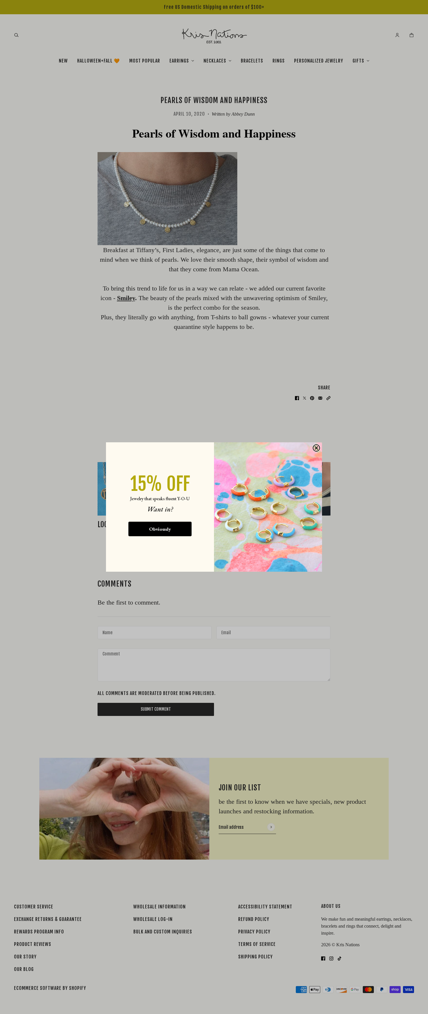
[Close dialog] (316, 448)
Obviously (160, 529)
